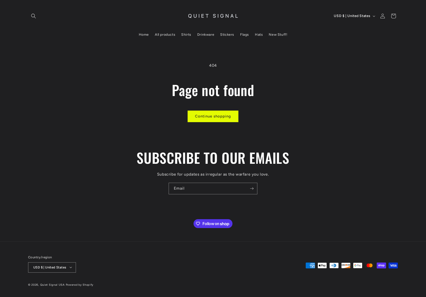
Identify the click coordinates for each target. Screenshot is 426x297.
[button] (33, 16)
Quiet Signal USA (52, 284)
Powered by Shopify (80, 284)
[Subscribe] (251, 188)
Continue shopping (213, 116)
